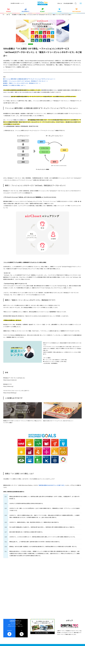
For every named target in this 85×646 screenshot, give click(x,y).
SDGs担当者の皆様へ (68, 3)
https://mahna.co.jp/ (8, 386)
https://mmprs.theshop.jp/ (9, 392)
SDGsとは (59, 3)
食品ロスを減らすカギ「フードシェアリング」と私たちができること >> (58, 420)
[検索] (75, 3)
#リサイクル (10, 69)
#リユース (5, 69)
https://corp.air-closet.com (10, 380)
